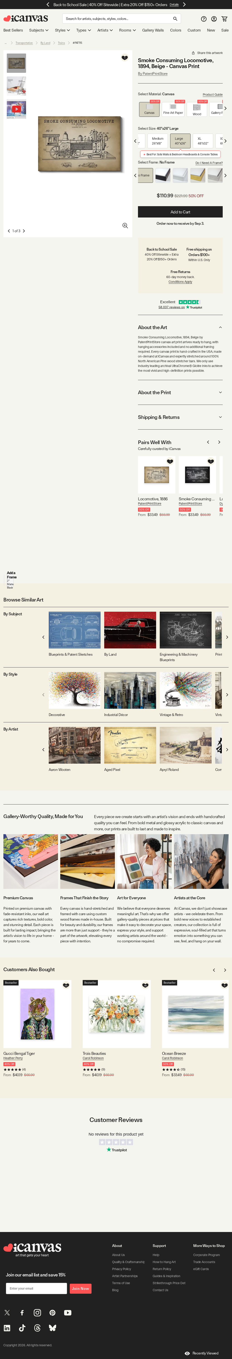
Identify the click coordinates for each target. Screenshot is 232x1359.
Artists (102, 30)
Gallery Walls (153, 30)
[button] (149, 109)
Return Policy (162, 1269)
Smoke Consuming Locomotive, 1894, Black (197, 498)
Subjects (36, 30)
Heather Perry (13, 1058)
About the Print (154, 392)
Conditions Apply (180, 282)
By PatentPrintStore (152, 73)
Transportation (24, 42)
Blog (115, 1290)
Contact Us (160, 1290)
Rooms (125, 30)
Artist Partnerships (125, 1276)
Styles (60, 30)
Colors (175, 30)
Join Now (80, 1288)
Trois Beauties (94, 1053)
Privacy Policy (121, 1269)
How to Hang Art (164, 1262)
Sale (225, 30)
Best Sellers (13, 30)
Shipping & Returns (158, 417)
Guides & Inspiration (166, 1276)
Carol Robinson (93, 1058)
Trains (61, 42)
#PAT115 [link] (77, 42)
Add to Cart (180, 212)
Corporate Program (206, 1255)
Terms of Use (121, 1283)
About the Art (152, 327)
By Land (45, 42)
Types (81, 30)
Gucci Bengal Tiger (19, 1053)
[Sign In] (214, 18)
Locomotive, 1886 (152, 498)
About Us (118, 1255)
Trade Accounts (204, 1262)
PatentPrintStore (149, 503)
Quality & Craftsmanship (128, 1262)
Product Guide (213, 94)
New (211, 30)
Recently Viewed (205, 1353)
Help (156, 1255)
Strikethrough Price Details (171, 1283)
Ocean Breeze (174, 1053)
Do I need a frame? (209, 163)
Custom (194, 30)
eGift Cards (201, 1269)
